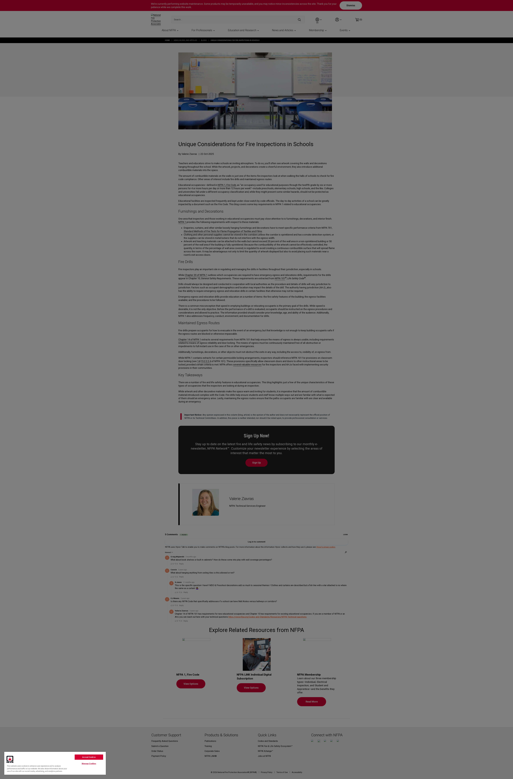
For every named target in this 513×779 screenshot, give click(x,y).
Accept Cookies (89, 757)
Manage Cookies (89, 764)
